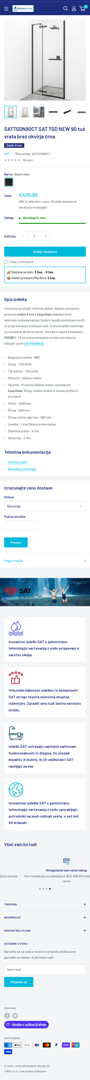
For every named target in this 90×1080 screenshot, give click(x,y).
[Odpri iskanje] (65, 8)
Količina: (10, 236)
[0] (82, 8)
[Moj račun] (74, 8)
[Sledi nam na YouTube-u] (15, 1016)
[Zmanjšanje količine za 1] (23, 236)
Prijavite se (18, 982)
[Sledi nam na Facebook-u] (7, 1016)
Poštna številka (15, 516)
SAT (6, 154)
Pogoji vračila (13, 561)
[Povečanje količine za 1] (45, 236)
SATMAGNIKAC (34, 343)
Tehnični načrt (18, 462)
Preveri (15, 542)
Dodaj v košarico (45, 252)
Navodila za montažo (22, 469)
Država (9, 497)
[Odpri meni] (6, 8)
